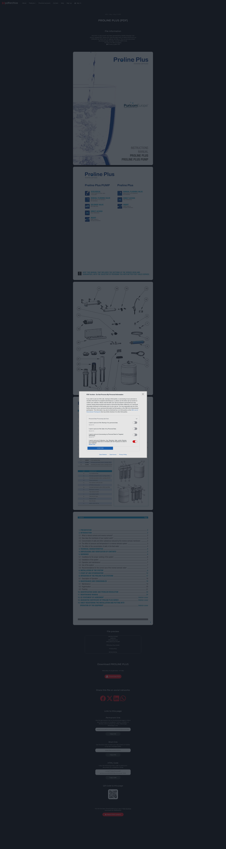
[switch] (135, 422)
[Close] (143, 394)
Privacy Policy (123, 454)
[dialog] (113, 424)
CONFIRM (100, 448)
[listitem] (113, 419)
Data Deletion (103, 454)
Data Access (113, 454)
